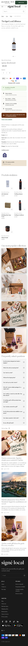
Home (2, 16)
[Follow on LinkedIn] (18, 622)
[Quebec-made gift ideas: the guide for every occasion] (14, 528)
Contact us (3, 586)
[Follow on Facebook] (2, 622)
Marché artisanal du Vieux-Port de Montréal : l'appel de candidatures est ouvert (13, 502)
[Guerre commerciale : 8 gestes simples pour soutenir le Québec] (14, 443)
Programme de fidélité (20, 586)
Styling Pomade (4, 237)
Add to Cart (21, 2)
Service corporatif (19, 584)
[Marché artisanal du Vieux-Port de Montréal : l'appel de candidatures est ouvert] (14, 484)
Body (11, 16)
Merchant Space (4, 606)
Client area (3, 603)
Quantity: (3, 69)
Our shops (3, 589)
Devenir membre (19, 593)
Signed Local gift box (11, 116)
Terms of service (5, 614)
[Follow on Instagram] (6, 622)
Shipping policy (4, 609)
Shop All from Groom (6, 60)
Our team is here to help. (9, 105)
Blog (2, 601)
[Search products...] (14, 11)
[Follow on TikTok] (14, 622)
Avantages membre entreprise (20, 590)
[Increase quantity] (10, 72)
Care (7, 16)
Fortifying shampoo (18, 194)
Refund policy (4, 611)
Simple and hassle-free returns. (10, 99)
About (2, 584)
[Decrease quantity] (3, 72)
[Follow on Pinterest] (10, 622)
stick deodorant (4, 194)
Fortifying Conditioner (19, 215)
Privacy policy (4, 616)
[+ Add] (11, 188)
